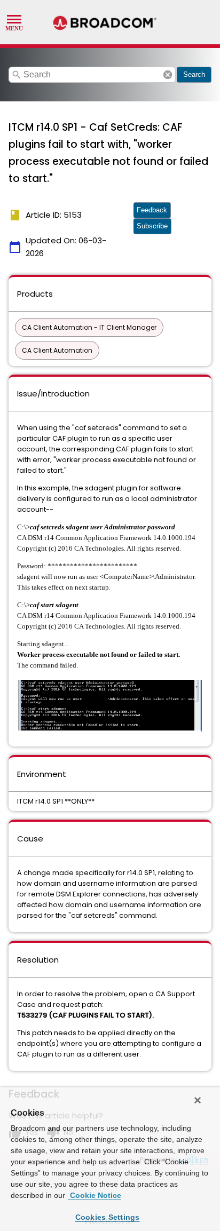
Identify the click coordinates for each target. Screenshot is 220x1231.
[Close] (197, 1100)
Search (194, 74)
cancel (167, 74)
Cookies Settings (107, 1217)
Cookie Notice (94, 1195)
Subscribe (152, 226)
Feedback (152, 210)
